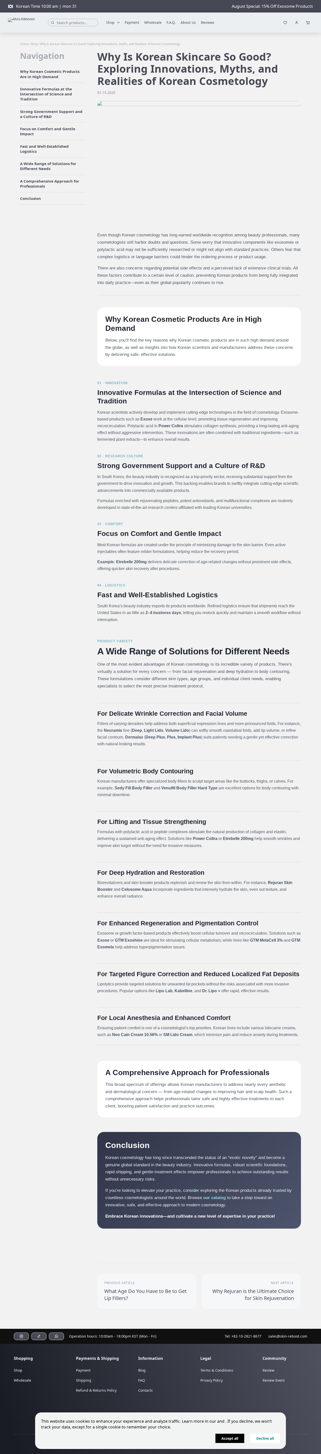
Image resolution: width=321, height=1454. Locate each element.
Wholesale (153, 22)
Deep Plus (155, 737)
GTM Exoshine (129, 940)
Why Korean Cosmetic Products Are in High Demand (49, 74)
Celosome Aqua (136, 889)
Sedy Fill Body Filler (133, 788)
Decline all (265, 1438)
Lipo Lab (164, 991)
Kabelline (183, 991)
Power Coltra (170, 426)
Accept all (229, 1438)
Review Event (274, 1380)
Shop (110, 22)
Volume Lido (177, 730)
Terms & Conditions (216, 1370)
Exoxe (146, 419)
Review (268, 1370)
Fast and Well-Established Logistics (44, 149)
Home (24, 44)
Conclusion (30, 198)
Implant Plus (189, 737)
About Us (188, 22)
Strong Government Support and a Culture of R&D (51, 114)
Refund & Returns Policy (96, 1390)
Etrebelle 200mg (131, 562)
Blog (34, 44)
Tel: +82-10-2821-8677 (243, 1336)
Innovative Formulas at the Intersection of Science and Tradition (46, 94)
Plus (171, 737)
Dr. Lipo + (211, 991)
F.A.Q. (171, 22)
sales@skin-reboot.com (287, 1336)
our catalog (214, 1197)
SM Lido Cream (177, 1035)
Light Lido (153, 730)
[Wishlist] (285, 23)
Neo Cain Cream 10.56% (135, 1035)
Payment (132, 22)
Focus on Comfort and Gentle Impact (47, 131)
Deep (137, 730)
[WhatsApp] (56, 1336)
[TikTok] (38, 1336)
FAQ (141, 1380)
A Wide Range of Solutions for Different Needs (48, 166)
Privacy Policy (211, 1380)
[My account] (297, 23)
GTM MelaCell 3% (266, 940)
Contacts (145, 1390)
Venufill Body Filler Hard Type (189, 788)
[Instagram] (21, 1336)
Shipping (83, 1380)
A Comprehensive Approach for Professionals (49, 184)
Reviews (207, 22)
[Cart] (308, 23)
